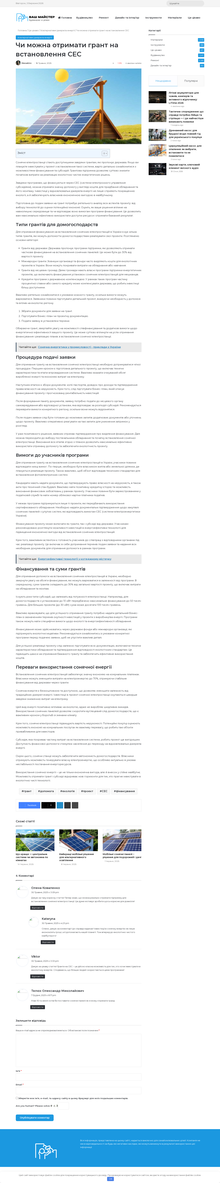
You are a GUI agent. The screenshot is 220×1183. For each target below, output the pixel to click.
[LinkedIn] (60, 805)
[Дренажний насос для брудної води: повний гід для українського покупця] (157, 135)
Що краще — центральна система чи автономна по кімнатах (32, 857)
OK (110, 1179)
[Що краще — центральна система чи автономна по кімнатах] (35, 840)
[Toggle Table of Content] (103, 153)
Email (20, 1084)
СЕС (104, 791)
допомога (47, 791)
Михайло (27, 63)
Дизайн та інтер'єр (161, 65)
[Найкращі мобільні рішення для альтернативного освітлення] (78, 840)
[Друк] (75, 805)
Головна (66, 17)
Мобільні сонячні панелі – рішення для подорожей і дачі (122, 856)
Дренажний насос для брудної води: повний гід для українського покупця (185, 134)
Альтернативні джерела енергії (57, 30)
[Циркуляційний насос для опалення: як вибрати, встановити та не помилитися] (157, 150)
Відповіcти (37, 907)
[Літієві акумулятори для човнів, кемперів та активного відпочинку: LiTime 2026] (157, 97)
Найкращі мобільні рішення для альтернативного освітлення (76, 857)
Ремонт (104, 17)
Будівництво (84, 17)
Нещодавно (163, 80)
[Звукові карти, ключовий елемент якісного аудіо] (157, 169)
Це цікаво (194, 17)
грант (28, 791)
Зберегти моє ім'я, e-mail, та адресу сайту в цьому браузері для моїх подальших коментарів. (73, 1098)
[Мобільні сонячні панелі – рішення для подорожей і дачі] (122, 840)
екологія (68, 791)
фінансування (125, 791)
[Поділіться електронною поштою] (67, 805)
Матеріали (175, 17)
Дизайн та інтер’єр (127, 17)
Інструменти (153, 17)
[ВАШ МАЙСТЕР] (36, 17)
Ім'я (19, 1071)
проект (88, 791)
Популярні (191, 80)
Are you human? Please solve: (33, 1106)
